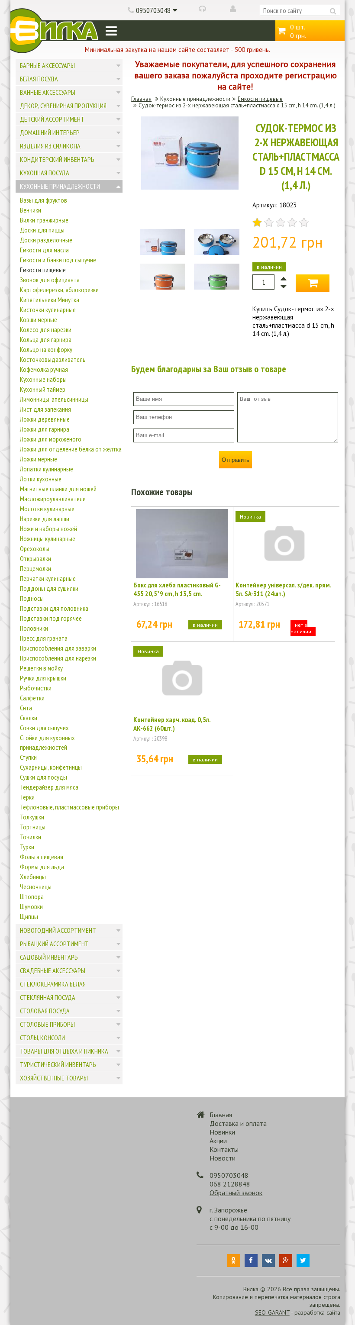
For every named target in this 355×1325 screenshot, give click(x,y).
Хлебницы (33, 876)
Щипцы (29, 916)
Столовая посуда (45, 1010)
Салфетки (32, 697)
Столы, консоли (42, 1037)
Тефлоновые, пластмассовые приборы (69, 807)
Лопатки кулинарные (46, 468)
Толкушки (32, 816)
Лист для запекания (45, 409)
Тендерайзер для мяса (49, 787)
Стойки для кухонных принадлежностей (47, 742)
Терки (27, 797)
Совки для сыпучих (44, 727)
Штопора (32, 896)
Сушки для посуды (43, 777)
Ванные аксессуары (47, 92)
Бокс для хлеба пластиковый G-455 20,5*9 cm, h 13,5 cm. (177, 589)
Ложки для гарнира (44, 429)
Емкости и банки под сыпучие (58, 259)
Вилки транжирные (44, 220)
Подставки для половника (54, 608)
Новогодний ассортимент (58, 930)
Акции (218, 1140)
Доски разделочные (46, 239)
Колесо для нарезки (45, 329)
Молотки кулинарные (47, 508)
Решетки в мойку (41, 668)
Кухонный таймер (42, 389)
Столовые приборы (47, 1024)
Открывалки (35, 558)
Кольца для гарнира (45, 339)
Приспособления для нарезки (58, 658)
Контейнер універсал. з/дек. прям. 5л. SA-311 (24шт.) (283, 589)
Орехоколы (34, 548)
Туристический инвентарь (58, 1064)
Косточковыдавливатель (53, 359)
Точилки (30, 836)
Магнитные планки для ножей (58, 488)
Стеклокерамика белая (53, 984)
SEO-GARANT (272, 1312)
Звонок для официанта (50, 279)
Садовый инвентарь (49, 957)
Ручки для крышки (43, 678)
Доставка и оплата (238, 1123)
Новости (223, 1158)
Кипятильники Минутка (49, 299)
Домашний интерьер (50, 132)
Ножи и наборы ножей (48, 528)
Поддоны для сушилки (49, 588)
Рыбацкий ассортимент (54, 943)
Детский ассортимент (52, 119)
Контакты (224, 1149)
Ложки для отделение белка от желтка (71, 449)
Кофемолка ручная (44, 369)
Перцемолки (35, 568)
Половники (34, 628)
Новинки (222, 1132)
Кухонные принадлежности (60, 186)
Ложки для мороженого (50, 439)
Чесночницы (36, 886)
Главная (141, 99)
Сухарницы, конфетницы (51, 767)
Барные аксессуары (47, 65)
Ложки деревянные (45, 419)
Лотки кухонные (40, 478)
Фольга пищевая (41, 856)
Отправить (235, 460)
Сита (26, 707)
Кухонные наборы (43, 379)
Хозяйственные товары (54, 1078)
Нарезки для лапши (44, 518)
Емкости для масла (44, 249)
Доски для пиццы (42, 230)
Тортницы (32, 826)
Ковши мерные (38, 319)
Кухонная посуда (44, 172)
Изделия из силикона (50, 146)
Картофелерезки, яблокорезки (59, 289)
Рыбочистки (36, 687)
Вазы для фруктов (43, 200)
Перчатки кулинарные (48, 578)
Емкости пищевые (43, 269)
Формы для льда (42, 866)
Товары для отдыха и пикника (64, 1051)
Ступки (28, 757)
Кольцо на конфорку (46, 349)
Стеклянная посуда (47, 997)
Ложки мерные (38, 459)
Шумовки (31, 906)
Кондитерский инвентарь (57, 159)
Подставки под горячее (51, 618)
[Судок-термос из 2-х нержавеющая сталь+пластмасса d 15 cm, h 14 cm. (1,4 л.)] (190, 187)
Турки (27, 846)
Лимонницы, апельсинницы (54, 399)
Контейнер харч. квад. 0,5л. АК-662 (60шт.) (171, 723)
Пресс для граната (44, 638)
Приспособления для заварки (58, 648)
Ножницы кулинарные (47, 538)
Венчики (30, 210)
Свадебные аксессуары (52, 970)
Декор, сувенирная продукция (63, 105)
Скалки (28, 717)
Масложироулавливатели (53, 498)
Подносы (32, 598)
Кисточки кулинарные (48, 309)
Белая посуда (39, 78)
